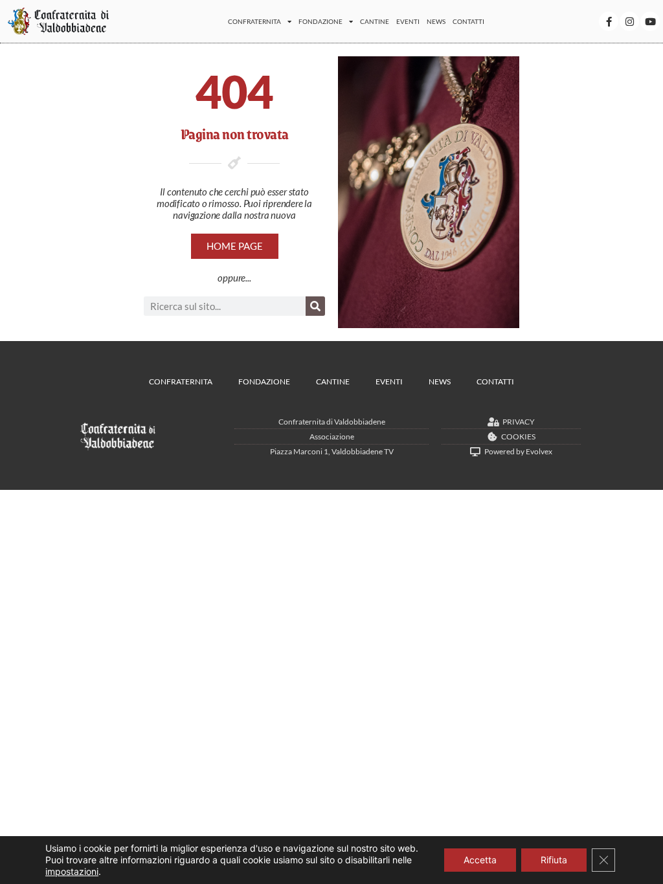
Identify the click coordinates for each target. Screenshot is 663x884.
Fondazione (320, 21)
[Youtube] (650, 21)
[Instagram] (629, 21)
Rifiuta (554, 859)
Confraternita (254, 21)
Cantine (374, 21)
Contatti (468, 21)
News (436, 21)
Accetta (480, 859)
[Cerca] (315, 306)
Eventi (408, 21)
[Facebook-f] (608, 21)
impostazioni (71, 871)
